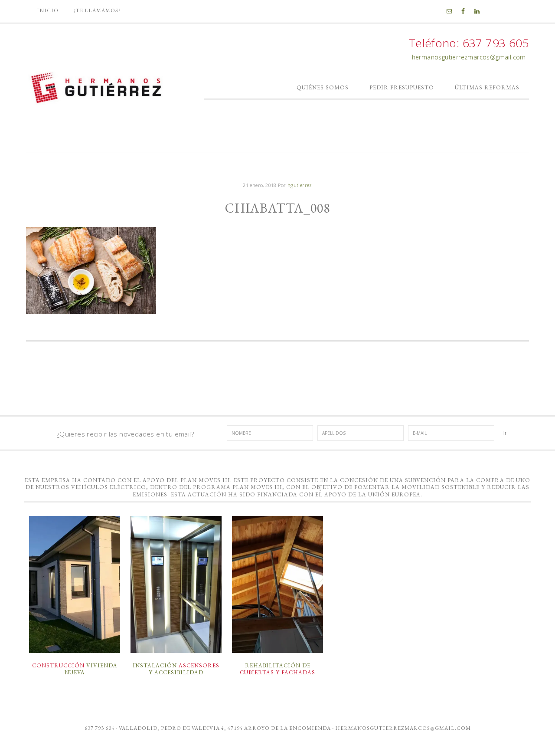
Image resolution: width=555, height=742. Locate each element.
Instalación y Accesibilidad (176, 669)
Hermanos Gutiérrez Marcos (97, 84)
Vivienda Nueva (75, 669)
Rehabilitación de (277, 669)
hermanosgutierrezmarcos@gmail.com (469, 57)
